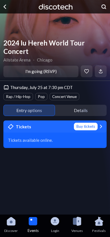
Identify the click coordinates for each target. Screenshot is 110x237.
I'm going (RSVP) (41, 71)
